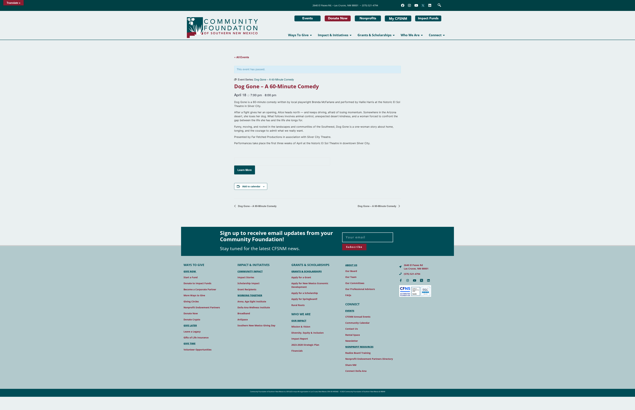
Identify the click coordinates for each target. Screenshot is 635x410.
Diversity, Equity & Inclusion (307, 332)
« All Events (241, 57)
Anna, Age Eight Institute (251, 301)
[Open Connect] (443, 35)
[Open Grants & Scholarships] (393, 35)
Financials (297, 350)
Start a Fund (191, 277)
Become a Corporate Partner (200, 289)
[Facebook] (402, 5)
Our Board (351, 271)
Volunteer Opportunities (198, 349)
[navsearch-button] (439, 5)
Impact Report (299, 338)
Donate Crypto (192, 319)
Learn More (244, 170)
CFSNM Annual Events (357, 316)
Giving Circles (191, 301)
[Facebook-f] (400, 280)
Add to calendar (251, 186)
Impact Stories (245, 277)
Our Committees (354, 283)
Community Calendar (357, 322)
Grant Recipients (246, 289)
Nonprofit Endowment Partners (202, 307)
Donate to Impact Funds (197, 283)
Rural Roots (298, 305)
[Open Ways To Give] (311, 35)
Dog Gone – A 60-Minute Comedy (256, 206)
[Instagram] (409, 5)
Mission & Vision (300, 326)
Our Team (351, 277)
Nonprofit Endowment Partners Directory (369, 358)
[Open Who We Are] (421, 35)
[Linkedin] (429, 5)
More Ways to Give (194, 295)
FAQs (348, 295)
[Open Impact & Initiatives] (350, 35)
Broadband (243, 313)
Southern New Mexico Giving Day (256, 325)
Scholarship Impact (248, 283)
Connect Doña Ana (355, 370)
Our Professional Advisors (360, 289)
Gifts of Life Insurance (196, 337)
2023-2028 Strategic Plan (305, 344)
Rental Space (352, 334)
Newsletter (351, 340)
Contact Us (351, 328)
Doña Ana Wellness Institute (253, 307)
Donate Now (191, 313)
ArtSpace (242, 319)
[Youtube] (416, 5)
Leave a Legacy (192, 331)
